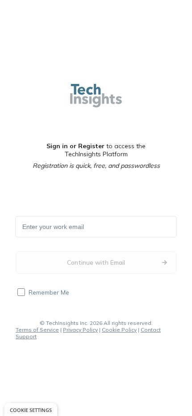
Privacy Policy (80, 329)
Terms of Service (37, 329)
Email (30, 227)
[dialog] (30, 409)
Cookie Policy (119, 329)
